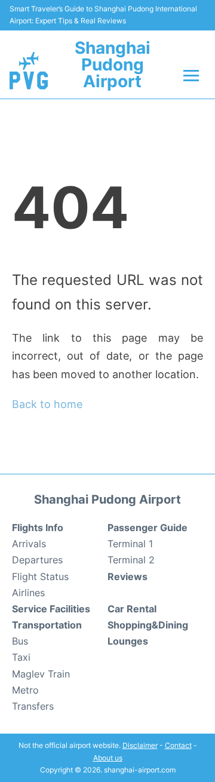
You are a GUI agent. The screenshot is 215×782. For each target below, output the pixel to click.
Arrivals (29, 544)
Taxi (21, 657)
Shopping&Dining (148, 625)
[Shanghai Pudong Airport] (29, 70)
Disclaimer (140, 745)
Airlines (28, 593)
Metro (25, 690)
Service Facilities (51, 609)
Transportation (47, 625)
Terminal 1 (130, 544)
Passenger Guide (148, 527)
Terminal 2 (131, 560)
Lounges (128, 641)
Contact (178, 745)
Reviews (128, 576)
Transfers (33, 706)
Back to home (47, 404)
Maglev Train (41, 674)
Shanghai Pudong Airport (112, 64)
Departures (37, 560)
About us (107, 757)
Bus (20, 641)
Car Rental (132, 609)
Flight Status (40, 576)
